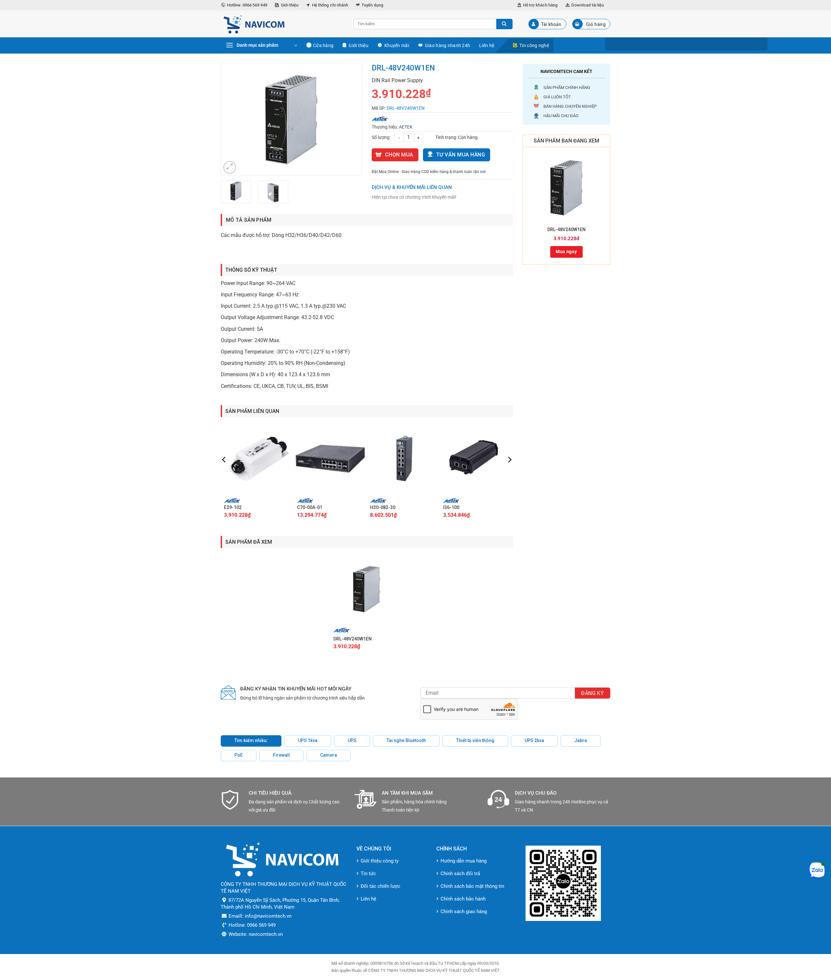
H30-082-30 (382, 507)
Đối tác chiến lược (380, 886)
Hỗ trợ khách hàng (540, 5)
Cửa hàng (323, 45)
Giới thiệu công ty (380, 861)
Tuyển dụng (372, 5)
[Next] (350, 119)
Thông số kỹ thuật (251, 270)
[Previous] (232, 119)
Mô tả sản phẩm (248, 220)
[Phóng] (229, 167)
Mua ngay (566, 251)
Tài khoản (551, 24)
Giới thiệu (289, 5)
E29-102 (233, 507)
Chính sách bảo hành (463, 899)
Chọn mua (399, 155)
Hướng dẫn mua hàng (463, 861)
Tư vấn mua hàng (460, 155)
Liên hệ (486, 45)
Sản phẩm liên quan (252, 411)
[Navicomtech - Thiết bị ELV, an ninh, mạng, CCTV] (282, 23)
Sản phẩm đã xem (248, 542)
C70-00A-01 (309, 507)
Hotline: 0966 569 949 (247, 5)
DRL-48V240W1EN (566, 229)
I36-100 (451, 507)
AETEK (406, 127)
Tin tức (368, 873)
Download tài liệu (587, 5)
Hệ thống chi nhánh (330, 5)
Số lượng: (381, 137)
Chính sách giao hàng (463, 911)
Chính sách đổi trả (460, 873)
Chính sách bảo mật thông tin (472, 886)
